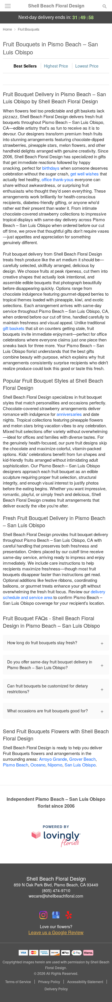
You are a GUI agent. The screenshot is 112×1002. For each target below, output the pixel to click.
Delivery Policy (56, 989)
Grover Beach (82, 759)
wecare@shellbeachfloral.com (56, 896)
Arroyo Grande (53, 759)
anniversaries (69, 414)
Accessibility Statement (85, 981)
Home (7, 29)
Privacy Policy (49, 981)
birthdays (50, 168)
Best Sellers (25, 66)
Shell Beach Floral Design (56, 5)
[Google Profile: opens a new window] (56, 915)
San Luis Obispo (80, 765)
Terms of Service (18, 981)
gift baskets (13, 328)
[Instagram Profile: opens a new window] (43, 915)
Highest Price (56, 66)
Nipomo (55, 765)
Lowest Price (87, 66)
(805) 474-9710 (56, 890)
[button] (99, 989)
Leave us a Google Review (56, 932)
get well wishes (84, 174)
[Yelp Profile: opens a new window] (69, 915)
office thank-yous (58, 179)
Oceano (37, 765)
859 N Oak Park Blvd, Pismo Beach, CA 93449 (56, 885)
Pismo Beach (15, 765)
